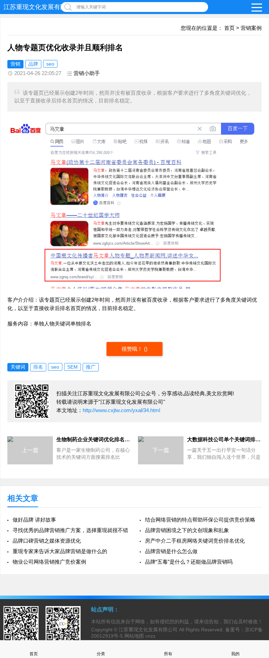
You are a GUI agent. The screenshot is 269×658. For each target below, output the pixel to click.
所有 (168, 653)
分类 (101, 653)
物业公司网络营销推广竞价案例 (49, 562)
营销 (15, 64)
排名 (38, 367)
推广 (91, 367)
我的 (235, 653)
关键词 (18, 367)
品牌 (33, 64)
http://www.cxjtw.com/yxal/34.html (121, 410)
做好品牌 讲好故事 (34, 520)
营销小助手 (87, 73)
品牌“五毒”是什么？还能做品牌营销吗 (189, 562)
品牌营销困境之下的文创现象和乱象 (187, 530)
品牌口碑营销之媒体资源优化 (47, 541)
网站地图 (134, 636)
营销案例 (251, 28)
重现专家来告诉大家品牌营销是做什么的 (60, 551)
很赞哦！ (133, 349)
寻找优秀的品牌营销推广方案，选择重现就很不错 (70, 530)
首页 (229, 28)
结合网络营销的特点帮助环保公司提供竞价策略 (200, 520)
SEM (72, 367)
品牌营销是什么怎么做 (171, 551)
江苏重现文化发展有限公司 (41, 7)
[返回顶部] (254, 584)
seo (50, 64)
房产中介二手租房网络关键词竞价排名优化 (195, 541)
